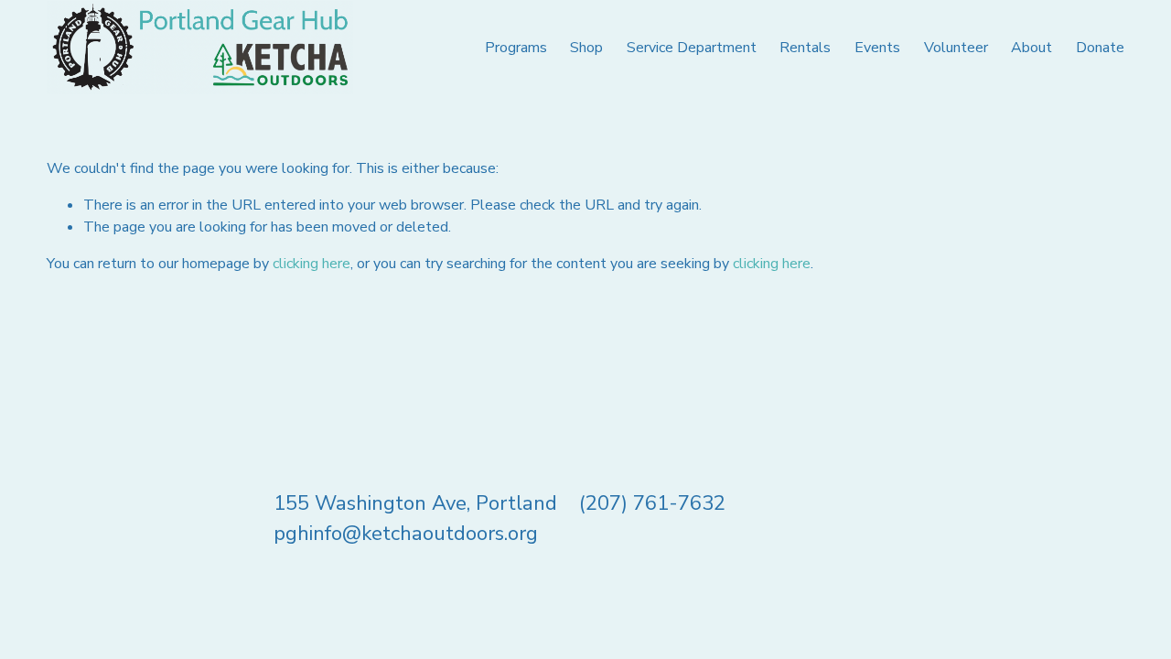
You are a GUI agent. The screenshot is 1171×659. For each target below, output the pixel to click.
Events (877, 48)
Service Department (692, 48)
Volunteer (956, 48)
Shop (586, 48)
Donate (1100, 48)
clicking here (311, 264)
